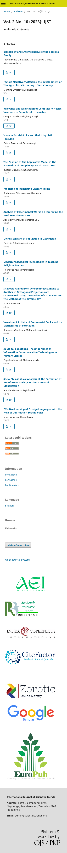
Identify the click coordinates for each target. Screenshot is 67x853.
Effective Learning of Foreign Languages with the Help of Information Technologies (32, 410)
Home (6, 11)
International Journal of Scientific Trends (32, 3)
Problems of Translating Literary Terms (26, 188)
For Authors (11, 479)
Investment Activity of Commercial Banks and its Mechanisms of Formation (32, 323)
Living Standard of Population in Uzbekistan (29, 238)
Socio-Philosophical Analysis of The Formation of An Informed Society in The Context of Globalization (32, 382)
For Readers (11, 474)
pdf (10, 72)
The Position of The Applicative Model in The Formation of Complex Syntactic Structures (29, 163)
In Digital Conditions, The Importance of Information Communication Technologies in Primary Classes (30, 352)
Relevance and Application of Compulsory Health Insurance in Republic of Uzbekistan (32, 110)
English (9, 505)
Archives (18, 11)
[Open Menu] (3, 3)
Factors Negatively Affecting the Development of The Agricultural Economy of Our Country (32, 83)
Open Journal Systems (18, 559)
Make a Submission (18, 545)
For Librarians (12, 485)
